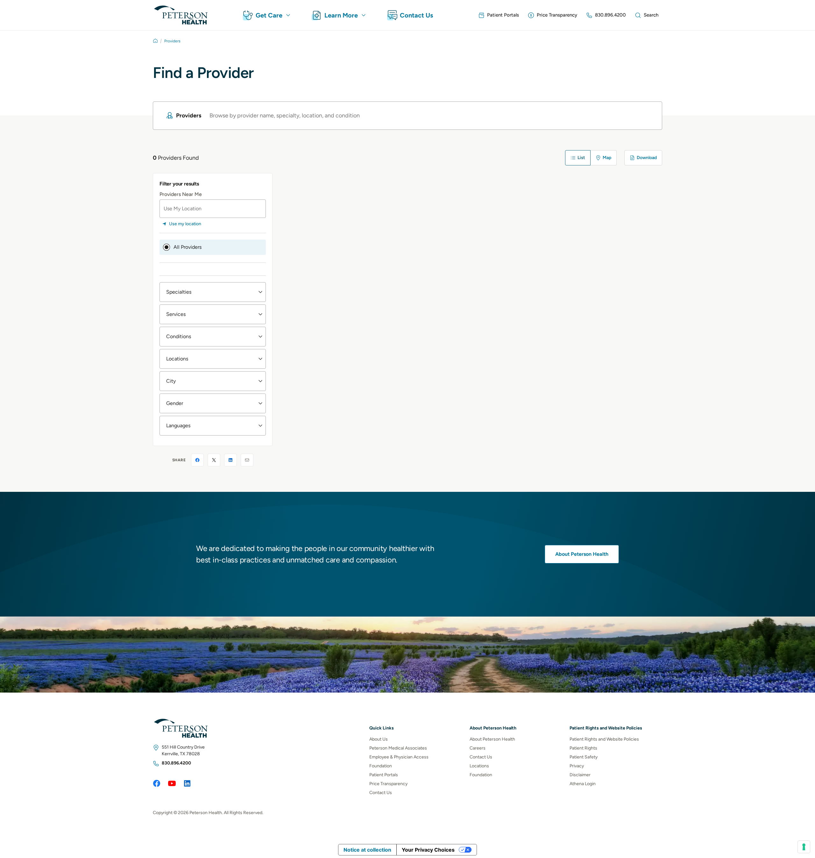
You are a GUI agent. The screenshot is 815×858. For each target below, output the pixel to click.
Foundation (380, 766)
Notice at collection (367, 850)
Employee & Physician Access (399, 757)
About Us (378, 739)
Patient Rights (583, 748)
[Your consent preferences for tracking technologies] (804, 847)
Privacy (577, 766)
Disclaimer (580, 775)
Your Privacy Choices (428, 850)
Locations (479, 766)
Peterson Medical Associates (398, 748)
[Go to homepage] (155, 40)
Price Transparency (388, 783)
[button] (212, 292)
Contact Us (380, 792)
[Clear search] (645, 115)
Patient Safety (584, 757)
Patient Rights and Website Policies (604, 739)
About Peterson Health (581, 554)
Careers (477, 748)
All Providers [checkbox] (188, 247)
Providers (172, 41)
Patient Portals (383, 775)
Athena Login (583, 783)
